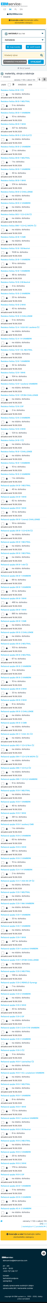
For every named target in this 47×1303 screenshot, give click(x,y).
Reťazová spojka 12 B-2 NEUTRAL (15, 971)
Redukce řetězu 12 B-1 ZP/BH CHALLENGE (19, 395)
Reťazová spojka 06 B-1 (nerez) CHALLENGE (20, 519)
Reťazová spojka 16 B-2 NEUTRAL (15, 1141)
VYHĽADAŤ (35, 62)
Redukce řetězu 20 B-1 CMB (13, 237)
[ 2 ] (45, 1224)
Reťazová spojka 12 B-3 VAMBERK (16, 1039)
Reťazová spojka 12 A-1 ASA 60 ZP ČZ (17, 881)
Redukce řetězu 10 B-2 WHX (13, 305)
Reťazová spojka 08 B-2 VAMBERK (16, 677)
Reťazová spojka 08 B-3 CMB (14, 723)
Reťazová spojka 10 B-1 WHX (13, 813)
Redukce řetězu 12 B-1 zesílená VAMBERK (19, 384)
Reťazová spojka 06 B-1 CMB (13, 621)
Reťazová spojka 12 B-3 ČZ (12, 1050)
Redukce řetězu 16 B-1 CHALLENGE (16, 451)
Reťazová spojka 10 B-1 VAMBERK (16, 802)
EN (21, 9)
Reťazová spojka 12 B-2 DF (12, 1016)
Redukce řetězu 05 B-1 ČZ (12, 90)
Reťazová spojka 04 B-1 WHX (13, 497)
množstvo (22, 84)
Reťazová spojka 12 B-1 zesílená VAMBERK (19, 948)
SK (10, 9)
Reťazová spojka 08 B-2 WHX (14, 700)
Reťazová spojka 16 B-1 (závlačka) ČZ (17, 1061)
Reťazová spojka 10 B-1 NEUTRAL (15, 790)
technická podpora (10, 1278)
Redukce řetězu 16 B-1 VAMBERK (15, 463)
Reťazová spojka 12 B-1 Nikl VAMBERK (17, 903)
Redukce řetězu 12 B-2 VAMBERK (15, 418)
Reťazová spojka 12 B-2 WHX (13, 1005)
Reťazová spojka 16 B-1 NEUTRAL (15, 1084)
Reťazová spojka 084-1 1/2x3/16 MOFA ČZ (19, 756)
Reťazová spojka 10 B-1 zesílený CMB (17, 824)
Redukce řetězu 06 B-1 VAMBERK (15, 113)
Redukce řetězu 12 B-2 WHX (13, 429)
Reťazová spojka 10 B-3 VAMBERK (16, 858)
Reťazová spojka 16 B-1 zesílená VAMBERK (19, 1118)
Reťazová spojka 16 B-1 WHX (13, 1107)
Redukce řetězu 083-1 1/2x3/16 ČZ (16, 214)
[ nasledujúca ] (27, 1226)
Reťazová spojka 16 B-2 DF (12, 1174)
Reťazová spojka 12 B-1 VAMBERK (15, 915)
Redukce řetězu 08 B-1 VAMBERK (15, 169)
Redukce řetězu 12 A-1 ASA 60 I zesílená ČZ (20, 327)
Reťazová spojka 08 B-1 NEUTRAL (16, 553)
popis (3, 84)
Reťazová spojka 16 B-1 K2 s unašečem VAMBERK (22, 1073)
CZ (4, 9)
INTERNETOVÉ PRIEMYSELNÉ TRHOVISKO (14, 6)
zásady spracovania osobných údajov (18, 1285)
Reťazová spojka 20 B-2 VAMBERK (16, 1197)
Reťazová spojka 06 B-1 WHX (13, 598)
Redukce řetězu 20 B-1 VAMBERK (15, 259)
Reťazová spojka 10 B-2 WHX (13, 847)
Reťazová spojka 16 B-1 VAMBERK (16, 1095)
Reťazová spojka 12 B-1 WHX (13, 937)
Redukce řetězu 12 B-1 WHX (13, 372)
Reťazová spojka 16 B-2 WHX (13, 1163)
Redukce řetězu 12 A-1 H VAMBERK (16, 338)
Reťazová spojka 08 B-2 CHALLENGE (17, 632)
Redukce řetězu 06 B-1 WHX (13, 124)
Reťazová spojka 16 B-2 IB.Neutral (16, 1129)
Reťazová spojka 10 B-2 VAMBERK (16, 836)
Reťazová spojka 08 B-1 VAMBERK (16, 587)
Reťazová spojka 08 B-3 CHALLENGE (17, 711)
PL (16, 9)
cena (30, 84)
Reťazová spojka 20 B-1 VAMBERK (16, 1186)
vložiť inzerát (34, 47)
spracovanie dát (9, 1288)
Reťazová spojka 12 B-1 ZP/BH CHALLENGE (20, 960)
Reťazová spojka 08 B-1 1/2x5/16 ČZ (17, 531)
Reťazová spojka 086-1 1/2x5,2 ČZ (16, 768)
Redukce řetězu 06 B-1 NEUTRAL (15, 101)
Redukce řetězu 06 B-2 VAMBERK (16, 146)
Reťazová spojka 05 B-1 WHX (13, 508)
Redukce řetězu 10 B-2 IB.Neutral (15, 282)
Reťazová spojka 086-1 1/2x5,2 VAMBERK (19, 779)
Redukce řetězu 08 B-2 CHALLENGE (17, 192)
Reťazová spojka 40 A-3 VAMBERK (16, 1208)
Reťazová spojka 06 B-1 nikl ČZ (14, 564)
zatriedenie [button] (10, 40)
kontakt (6, 1276)
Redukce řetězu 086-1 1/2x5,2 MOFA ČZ (18, 225)
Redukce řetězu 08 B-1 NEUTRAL (15, 158)
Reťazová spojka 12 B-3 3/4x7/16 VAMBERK (20, 1028)
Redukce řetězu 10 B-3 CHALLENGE (16, 316)
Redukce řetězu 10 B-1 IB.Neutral (15, 248)
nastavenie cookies (25, 1288)
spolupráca (7, 1281)
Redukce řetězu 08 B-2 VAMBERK (16, 203)
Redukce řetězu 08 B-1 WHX (13, 180)
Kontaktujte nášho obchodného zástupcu (24, 21)
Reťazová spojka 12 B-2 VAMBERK (16, 994)
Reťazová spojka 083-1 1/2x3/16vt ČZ (17, 745)
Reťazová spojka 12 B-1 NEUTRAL (15, 892)
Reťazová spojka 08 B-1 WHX (13, 610)
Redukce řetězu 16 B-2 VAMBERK (15, 474)
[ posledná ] (41, 1226)
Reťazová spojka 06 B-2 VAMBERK (16, 666)
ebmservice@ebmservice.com (15, 1260)
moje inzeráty (14, 47)
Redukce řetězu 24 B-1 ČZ (12, 440)
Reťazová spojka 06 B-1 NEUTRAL (16, 542)
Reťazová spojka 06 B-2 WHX (14, 689)
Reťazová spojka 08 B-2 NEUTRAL (16, 655)
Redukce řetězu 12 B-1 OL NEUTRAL (17, 350)
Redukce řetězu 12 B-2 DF (12, 406)
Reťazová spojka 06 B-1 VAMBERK (16, 576)
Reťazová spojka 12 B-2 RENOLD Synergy (19, 982)
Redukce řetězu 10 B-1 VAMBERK (15, 271)
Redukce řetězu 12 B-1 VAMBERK (15, 361)
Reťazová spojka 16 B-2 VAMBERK (16, 1152)
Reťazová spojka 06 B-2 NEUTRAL (16, 644)
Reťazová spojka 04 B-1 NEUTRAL (16, 485)
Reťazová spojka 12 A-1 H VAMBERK (16, 869)
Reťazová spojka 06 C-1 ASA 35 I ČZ (17, 734)
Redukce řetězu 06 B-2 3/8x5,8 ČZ (16, 135)
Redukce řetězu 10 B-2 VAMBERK (15, 293)
